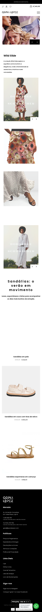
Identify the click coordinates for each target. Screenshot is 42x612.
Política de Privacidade (10, 552)
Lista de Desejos (8, 573)
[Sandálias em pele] (21, 329)
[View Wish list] (10, 6)
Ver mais (20, 40)
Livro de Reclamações (10, 577)
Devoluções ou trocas (10, 545)
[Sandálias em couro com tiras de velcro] (21, 389)
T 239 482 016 (7, 517)
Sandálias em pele (21, 357)
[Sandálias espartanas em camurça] (21, 449)
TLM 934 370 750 (8, 523)
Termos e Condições (10, 548)
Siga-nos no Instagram (10, 588)
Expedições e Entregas (10, 542)
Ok (13, 609)
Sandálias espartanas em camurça (21, 477)
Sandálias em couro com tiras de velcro (21, 417)
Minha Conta (7, 567)
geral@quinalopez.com (11, 528)
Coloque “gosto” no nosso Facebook (15, 592)
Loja (4, 563)
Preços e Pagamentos (10, 538)
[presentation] (32, 42)
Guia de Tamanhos (9, 570)
